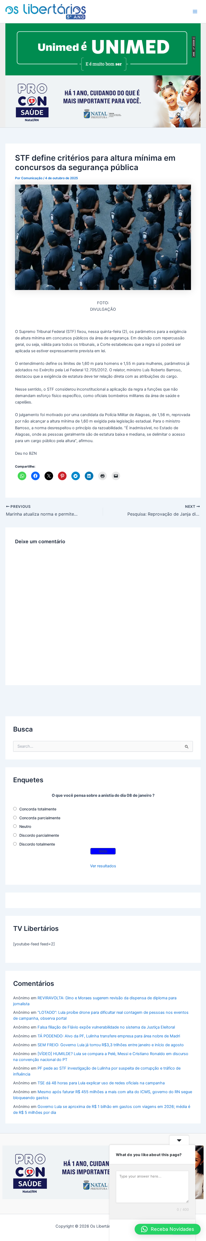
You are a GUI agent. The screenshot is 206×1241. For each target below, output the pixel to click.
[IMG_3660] (103, 49)
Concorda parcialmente (39, 818)
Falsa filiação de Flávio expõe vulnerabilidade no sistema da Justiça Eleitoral (106, 1027)
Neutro (25, 826)
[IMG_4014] (103, 101)
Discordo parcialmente (39, 835)
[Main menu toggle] (195, 11)
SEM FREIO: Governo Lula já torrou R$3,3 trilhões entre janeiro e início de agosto (111, 1044)
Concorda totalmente (37, 809)
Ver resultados (103, 866)
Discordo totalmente (37, 844)
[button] (168, 1229)
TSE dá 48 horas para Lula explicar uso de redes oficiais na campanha (101, 1083)
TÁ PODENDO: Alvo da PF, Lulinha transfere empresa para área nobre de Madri (109, 1036)
